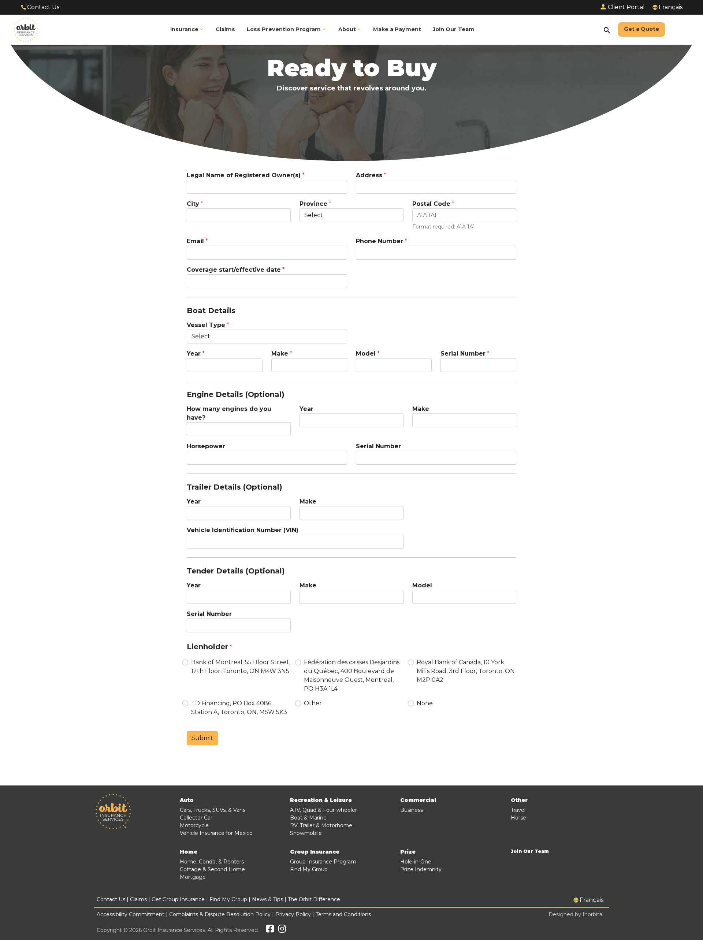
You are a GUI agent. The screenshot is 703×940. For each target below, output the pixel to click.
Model (366, 353)
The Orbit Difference (314, 899)
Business (411, 810)
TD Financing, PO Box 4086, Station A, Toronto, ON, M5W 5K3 (239, 708)
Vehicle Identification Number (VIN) (242, 530)
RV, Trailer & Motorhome (321, 825)
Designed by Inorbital (575, 914)
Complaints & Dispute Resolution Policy (220, 914)
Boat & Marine (308, 817)
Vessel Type (206, 325)
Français (670, 7)
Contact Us (43, 7)
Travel (518, 810)
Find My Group (309, 869)
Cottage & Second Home (212, 869)
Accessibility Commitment (131, 914)
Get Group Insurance (178, 899)
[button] (287, 30)
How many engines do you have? (229, 413)
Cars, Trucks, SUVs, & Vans (212, 810)
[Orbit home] (26, 30)
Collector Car (196, 817)
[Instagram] (282, 930)
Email (195, 241)
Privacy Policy (293, 914)
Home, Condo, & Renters (212, 861)
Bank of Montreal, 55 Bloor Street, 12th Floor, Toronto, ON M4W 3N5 (240, 667)
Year (194, 353)
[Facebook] (270, 930)
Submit (202, 738)
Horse (518, 817)
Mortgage (193, 877)
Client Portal (626, 7)
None (425, 703)
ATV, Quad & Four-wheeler (323, 810)
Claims (138, 899)
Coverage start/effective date (234, 269)
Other (313, 703)
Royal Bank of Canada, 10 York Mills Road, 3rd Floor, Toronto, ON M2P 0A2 (466, 671)
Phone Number (379, 241)
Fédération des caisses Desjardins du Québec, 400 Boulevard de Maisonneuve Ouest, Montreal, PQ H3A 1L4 (351, 675)
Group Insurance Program (323, 861)
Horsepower (206, 446)
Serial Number (463, 353)
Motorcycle (194, 825)
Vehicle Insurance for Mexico (216, 833)
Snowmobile (306, 833)
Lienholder (207, 646)
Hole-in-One (415, 861)
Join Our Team (530, 851)
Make (279, 353)
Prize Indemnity (421, 869)
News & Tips (267, 899)
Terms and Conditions (343, 914)
